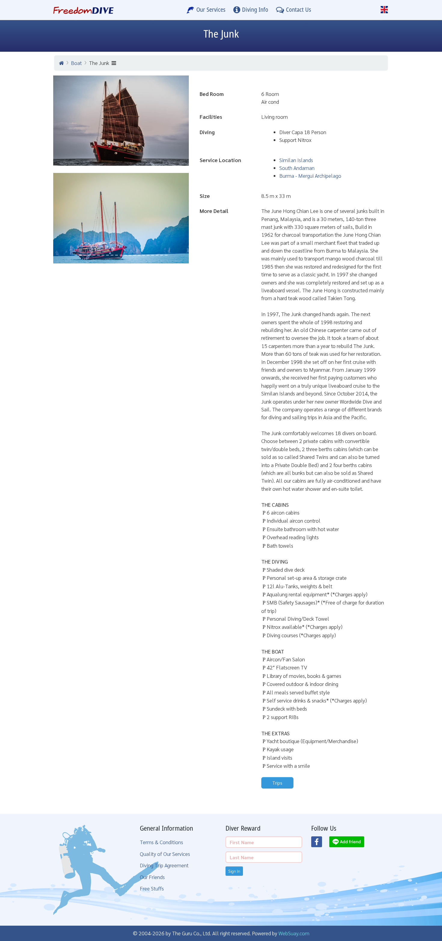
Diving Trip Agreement (164, 865)
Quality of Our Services (165, 853)
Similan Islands (296, 159)
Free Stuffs (152, 888)
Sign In (234, 871)
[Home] (61, 63)
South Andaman (297, 167)
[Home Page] (83, 10)
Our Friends (152, 876)
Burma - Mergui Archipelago (310, 175)
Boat (76, 62)
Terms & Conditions (161, 841)
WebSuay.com (293, 933)
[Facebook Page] (320, 843)
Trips (277, 783)
